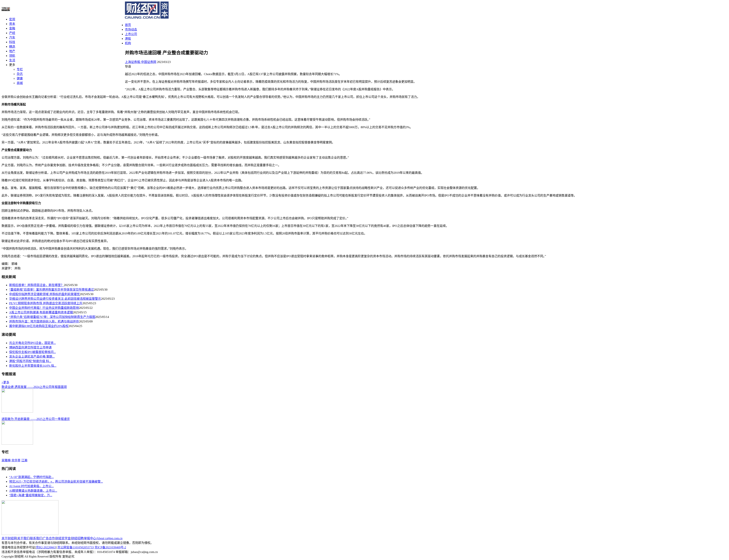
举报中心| (90, 538)
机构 (128, 43)
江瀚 (24, 460)
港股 (128, 38)
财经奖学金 (63, 538)
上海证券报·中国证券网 (140, 62)
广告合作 (49, 538)
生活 (12, 60)
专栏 (20, 69)
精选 (12, 46)
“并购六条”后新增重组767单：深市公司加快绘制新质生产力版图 (52, 317)
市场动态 (131, 29)
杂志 (20, 74)
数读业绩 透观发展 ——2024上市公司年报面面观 (34, 387)
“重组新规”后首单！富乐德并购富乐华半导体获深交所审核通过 (51, 289)
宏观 (12, 19)
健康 (20, 78)
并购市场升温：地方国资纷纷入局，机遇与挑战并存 (44, 321)
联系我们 (36, 538)
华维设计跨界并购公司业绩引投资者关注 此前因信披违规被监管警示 (55, 298)
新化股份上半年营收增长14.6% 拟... (32, 365)
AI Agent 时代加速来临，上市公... (31, 486)
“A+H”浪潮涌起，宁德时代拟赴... (31, 477)
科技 (12, 42)
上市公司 (131, 34)
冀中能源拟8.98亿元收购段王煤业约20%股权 (39, 326)
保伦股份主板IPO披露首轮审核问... (32, 352)
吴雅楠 (6, 460)
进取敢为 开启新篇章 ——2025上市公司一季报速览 (36, 419)
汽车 (12, 37)
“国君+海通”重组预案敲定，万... (30, 495)
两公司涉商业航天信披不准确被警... (79, 481)
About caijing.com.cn (109, 538)
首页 (128, 25)
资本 (12, 23)
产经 (12, 33)
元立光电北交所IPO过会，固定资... (32, 342)
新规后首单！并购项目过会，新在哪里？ (36, 285)
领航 (12, 55)
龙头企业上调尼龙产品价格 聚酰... (32, 356)
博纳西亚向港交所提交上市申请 (30, 347)
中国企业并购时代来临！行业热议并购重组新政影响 (44, 307)
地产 (12, 51)
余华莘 (16, 460)
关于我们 (23, 538)
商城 (20, 83)
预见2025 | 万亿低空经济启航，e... (31, 481)
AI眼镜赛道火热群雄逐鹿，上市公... (33, 490)
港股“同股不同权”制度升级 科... (30, 361)
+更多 (5, 382)
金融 (12, 28)
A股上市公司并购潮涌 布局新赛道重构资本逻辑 (41, 312)
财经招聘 (77, 538)
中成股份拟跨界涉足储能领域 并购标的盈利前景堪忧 (44, 294)
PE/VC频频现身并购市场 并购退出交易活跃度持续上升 (45, 303)
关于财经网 (9, 538)
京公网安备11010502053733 (75, 547)
